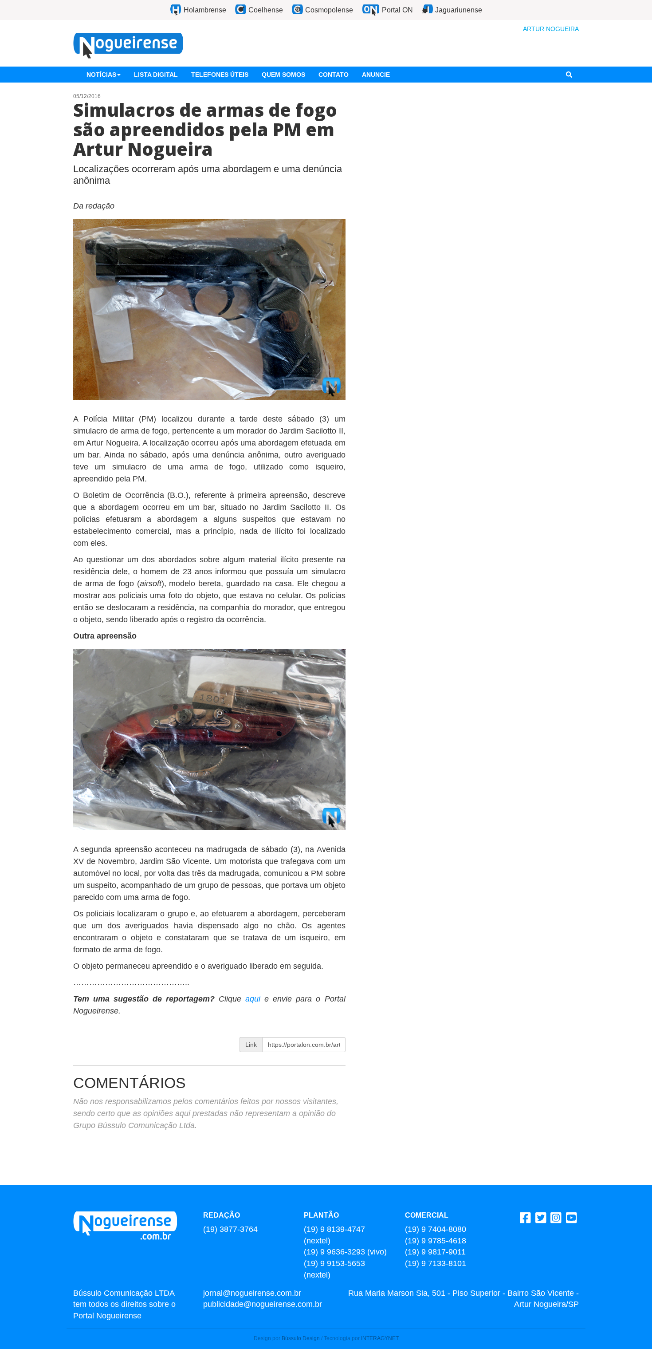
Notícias (101, 74)
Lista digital (156, 74)
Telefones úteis (219, 74)
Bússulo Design (301, 1338)
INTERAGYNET (380, 1338)
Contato (333, 74)
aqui (254, 998)
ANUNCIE (376, 74)
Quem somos (283, 74)
